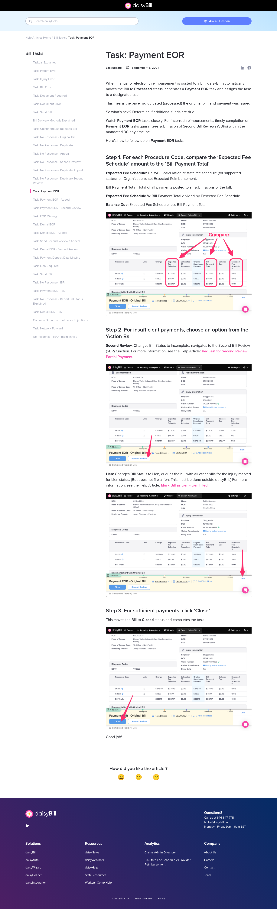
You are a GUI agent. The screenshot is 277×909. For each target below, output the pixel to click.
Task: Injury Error (43, 79)
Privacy (161, 898)
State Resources (95, 875)
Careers (209, 860)
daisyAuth (32, 860)
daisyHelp (91, 867)
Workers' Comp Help (98, 883)
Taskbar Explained (45, 62)
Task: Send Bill (42, 112)
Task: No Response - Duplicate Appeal (58, 170)
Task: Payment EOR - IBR (49, 291)
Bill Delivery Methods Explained (54, 120)
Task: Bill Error (42, 87)
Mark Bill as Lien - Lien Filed (184, 485)
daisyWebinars (94, 860)
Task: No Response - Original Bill (54, 137)
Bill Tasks (60, 38)
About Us (210, 852)
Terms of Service (143, 898)
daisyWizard (33, 867)
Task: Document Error (47, 104)
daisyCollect (33, 875)
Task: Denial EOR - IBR (47, 312)
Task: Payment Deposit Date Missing (56, 258)
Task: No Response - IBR (49, 282)
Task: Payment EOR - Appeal (51, 200)
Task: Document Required (50, 96)
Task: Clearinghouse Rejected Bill (55, 129)
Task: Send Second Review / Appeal (56, 241)
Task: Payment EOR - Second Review (57, 208)
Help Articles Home (38, 38)
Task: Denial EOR (44, 224)
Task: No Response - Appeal (51, 154)
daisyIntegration (36, 883)
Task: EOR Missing (45, 216)
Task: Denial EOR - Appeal (50, 233)
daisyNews (92, 852)
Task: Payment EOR (46, 191)
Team (207, 875)
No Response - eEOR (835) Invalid (55, 337)
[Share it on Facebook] (249, 68)
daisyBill (30, 852)
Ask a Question (219, 21)
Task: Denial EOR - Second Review (55, 249)
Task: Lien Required (46, 266)
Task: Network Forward (48, 328)
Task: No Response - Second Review (57, 162)
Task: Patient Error (44, 71)
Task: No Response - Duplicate (53, 145)
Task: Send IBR (42, 274)
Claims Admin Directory (160, 852)
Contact (209, 867)
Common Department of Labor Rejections (60, 320)
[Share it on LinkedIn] (242, 68)
